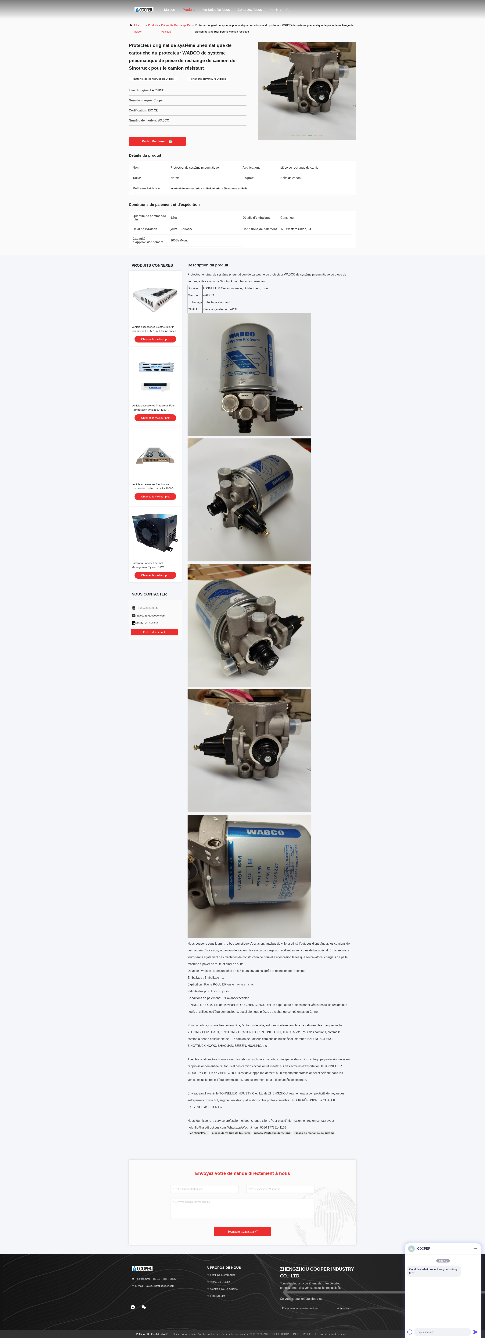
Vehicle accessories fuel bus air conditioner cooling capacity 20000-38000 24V (153, 488)
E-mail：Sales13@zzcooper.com (154, 1285)
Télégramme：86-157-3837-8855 (155, 1278)
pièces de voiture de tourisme (231, 1132)
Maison (169, 10)
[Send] (475, 1332)
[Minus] (475, 1248)
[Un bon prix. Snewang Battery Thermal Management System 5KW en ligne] (155, 533)
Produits (189, 10)
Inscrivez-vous (346, 1308)
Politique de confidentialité (152, 1334)
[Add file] (410, 1332)
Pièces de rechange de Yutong (314, 1132)
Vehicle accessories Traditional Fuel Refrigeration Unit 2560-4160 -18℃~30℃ (153, 409)
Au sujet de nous (216, 10)
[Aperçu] (144, 9)
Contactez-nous (249, 10)
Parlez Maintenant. (155, 141)
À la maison (138, 28)
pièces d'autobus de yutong (272, 1132)
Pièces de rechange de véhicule (176, 28)
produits (153, 25)
